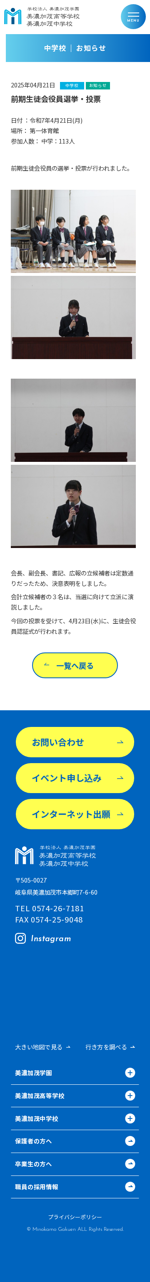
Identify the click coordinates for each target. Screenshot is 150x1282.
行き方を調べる (106, 1047)
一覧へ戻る (75, 665)
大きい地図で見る (38, 1047)
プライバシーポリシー (75, 1217)
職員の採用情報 (36, 1187)
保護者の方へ (33, 1141)
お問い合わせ (58, 742)
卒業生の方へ (33, 1164)
